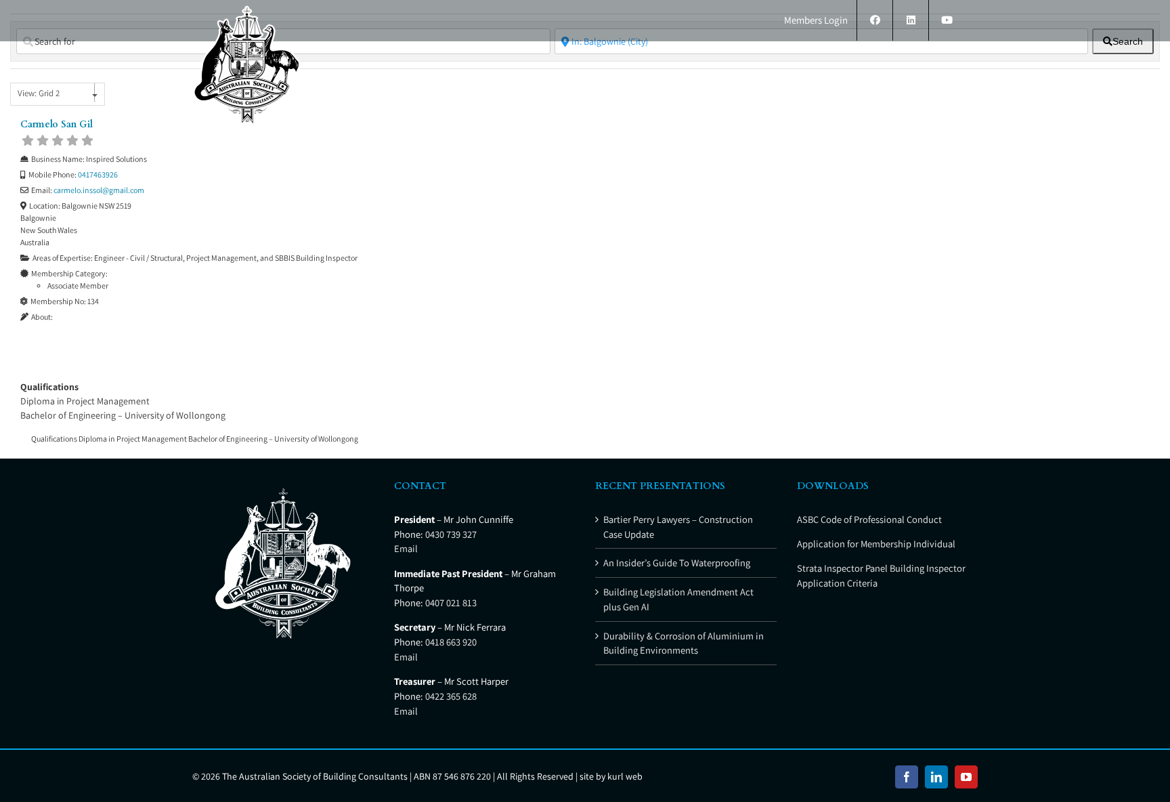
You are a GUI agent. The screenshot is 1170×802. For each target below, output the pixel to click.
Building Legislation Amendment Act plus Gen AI (678, 599)
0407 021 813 (451, 602)
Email (406, 548)
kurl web (625, 776)
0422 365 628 (451, 696)
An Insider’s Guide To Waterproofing (676, 562)
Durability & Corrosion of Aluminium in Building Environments (683, 643)
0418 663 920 (451, 641)
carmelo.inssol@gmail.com (98, 190)
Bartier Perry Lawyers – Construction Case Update (678, 527)
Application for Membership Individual (876, 543)
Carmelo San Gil (56, 124)
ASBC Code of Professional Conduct (869, 519)
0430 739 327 (451, 534)
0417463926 (98, 174)
